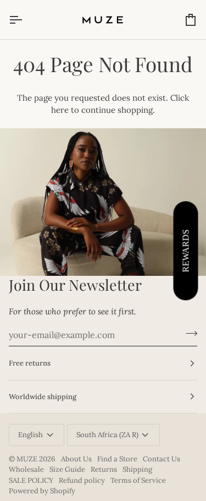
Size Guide (67, 469)
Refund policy (82, 480)
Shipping (137, 469)
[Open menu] (25, 19)
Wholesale (26, 469)
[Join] (188, 333)
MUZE (27, 459)
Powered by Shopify (42, 490)
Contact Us (161, 459)
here (60, 110)
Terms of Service (138, 480)
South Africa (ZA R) (107, 434)
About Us (76, 459)
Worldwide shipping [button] (42, 396)
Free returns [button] (30, 363)
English (30, 434)
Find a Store (117, 459)
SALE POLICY (31, 480)
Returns (104, 469)
